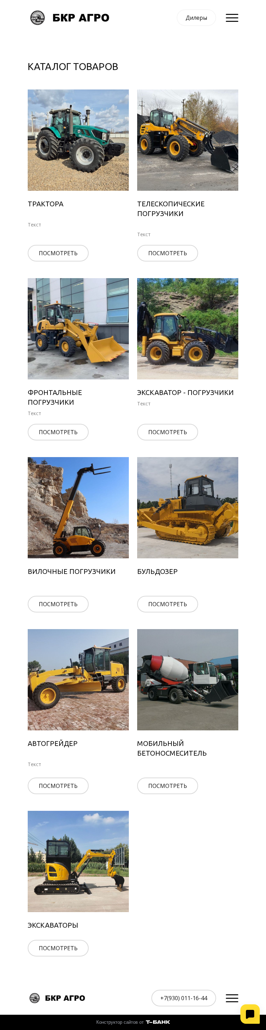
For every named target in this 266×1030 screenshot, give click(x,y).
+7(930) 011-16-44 (183, 998)
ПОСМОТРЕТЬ (58, 253)
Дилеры (196, 18)
